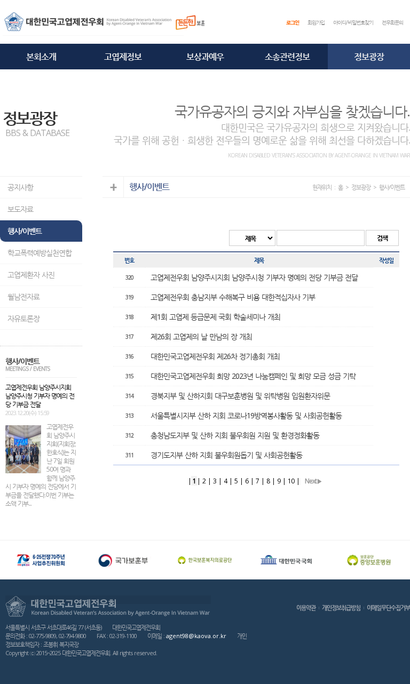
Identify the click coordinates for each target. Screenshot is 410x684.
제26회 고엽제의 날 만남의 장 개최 (201, 336)
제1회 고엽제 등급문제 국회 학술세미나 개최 (215, 317)
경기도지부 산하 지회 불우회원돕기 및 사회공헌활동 (226, 455)
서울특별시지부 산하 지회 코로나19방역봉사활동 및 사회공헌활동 (246, 415)
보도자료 (20, 209)
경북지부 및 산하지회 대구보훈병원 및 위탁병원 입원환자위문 (240, 396)
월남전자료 (23, 296)
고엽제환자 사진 (30, 274)
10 (291, 481)
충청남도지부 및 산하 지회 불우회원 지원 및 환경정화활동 (235, 435)
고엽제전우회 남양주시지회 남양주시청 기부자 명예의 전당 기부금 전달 (254, 277)
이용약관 (306, 607)
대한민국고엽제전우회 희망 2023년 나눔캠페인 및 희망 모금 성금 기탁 (253, 376)
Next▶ (313, 481)
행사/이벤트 (24, 231)
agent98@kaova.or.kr (196, 636)
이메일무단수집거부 (388, 607)
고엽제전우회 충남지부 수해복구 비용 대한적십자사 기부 (233, 297)
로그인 (292, 22)
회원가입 (316, 22)
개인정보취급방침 (341, 607)
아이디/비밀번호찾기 (353, 22)
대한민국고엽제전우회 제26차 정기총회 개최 (215, 356)
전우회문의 (392, 22)
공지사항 (20, 187)
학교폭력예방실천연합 (39, 253)
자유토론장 (23, 318)
